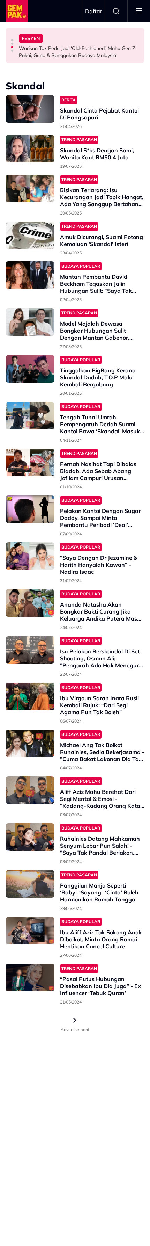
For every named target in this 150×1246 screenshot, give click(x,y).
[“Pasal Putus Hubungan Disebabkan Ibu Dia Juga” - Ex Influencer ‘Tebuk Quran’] (30, 977)
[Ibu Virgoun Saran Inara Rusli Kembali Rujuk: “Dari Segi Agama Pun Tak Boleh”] (30, 696)
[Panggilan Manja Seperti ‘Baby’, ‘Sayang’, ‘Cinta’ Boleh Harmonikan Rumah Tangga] (30, 884)
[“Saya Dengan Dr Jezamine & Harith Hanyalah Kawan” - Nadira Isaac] (30, 556)
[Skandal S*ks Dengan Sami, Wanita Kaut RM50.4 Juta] (30, 148)
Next (75, 1020)
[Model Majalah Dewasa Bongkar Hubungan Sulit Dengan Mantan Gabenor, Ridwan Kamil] (30, 322)
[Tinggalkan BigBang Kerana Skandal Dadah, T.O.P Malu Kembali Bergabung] (30, 369)
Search (116, 11)
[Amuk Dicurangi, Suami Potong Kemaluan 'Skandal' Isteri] (30, 235)
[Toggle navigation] (139, 11)
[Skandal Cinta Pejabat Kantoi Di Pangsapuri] (30, 109)
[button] (12, 40)
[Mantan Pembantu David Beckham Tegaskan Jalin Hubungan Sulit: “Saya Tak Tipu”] (30, 275)
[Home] (17, 11)
